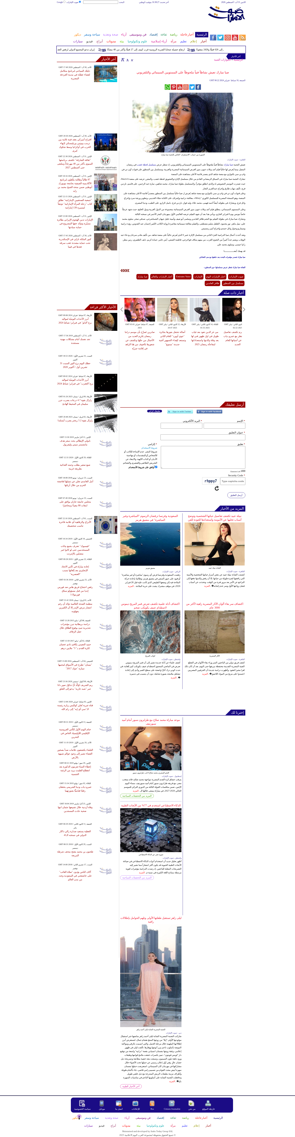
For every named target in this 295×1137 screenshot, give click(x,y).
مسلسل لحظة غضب (146, 164)
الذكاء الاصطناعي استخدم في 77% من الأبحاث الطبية (151, 805)
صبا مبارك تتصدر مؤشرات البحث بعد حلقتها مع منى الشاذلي (222, 257)
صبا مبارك (228, 164)
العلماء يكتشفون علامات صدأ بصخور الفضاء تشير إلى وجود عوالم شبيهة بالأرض (75, 754)
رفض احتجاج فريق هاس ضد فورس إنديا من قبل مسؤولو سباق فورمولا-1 (75, 591)
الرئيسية (238, 59)
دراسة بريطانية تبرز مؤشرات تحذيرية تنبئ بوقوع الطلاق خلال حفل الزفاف (75, 628)
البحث (121, 2)
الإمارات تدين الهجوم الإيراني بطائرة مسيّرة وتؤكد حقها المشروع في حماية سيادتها (75, 223)
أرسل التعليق (236, 495)
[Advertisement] (132, 15)
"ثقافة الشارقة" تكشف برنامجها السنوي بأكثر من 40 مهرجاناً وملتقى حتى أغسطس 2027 (75, 164)
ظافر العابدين (212, 283)
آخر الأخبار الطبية (130, 1086)
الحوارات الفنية (222, 59)
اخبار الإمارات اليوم (215, 276)
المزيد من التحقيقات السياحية (137, 796)
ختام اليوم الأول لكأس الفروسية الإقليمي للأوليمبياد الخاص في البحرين (75, 733)
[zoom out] (132, 59)
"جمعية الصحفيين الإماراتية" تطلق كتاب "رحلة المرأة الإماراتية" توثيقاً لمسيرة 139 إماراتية (75, 204)
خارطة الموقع (208, 1109)
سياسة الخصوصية (82, 1109)
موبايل (102, 1109)
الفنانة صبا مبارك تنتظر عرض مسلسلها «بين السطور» (224, 267)
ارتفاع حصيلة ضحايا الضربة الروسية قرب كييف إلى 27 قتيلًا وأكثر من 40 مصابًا (161, 49)
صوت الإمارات (72, 2)
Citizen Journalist (172, 1109)
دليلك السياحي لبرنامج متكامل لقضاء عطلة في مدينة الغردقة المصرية (75, 75)
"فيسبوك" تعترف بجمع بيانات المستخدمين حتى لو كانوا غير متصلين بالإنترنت (75, 550)
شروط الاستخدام (149, 448)
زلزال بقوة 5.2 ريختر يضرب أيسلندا (75, 420)
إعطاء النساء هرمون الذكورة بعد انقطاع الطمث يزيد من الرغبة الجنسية (75, 770)
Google (60, 2)
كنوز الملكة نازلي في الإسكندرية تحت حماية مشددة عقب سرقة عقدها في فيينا (75, 243)
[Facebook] (209, 413)
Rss (152, 1109)
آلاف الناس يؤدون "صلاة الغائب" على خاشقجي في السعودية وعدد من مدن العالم (75, 876)
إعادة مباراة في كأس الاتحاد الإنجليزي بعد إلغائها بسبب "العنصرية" (75, 570)
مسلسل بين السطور (233, 283)
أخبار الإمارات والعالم (161, 276)
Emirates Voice (183, 276)
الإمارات (198, 276)
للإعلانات (136, 1109)
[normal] (127, 59)
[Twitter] (180, 413)
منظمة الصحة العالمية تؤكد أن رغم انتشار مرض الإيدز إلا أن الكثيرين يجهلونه (75, 608)
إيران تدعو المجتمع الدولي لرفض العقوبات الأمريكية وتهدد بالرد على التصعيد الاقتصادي (67, 49)
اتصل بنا (119, 1109)
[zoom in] (122, 59)
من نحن (191, 1109)
